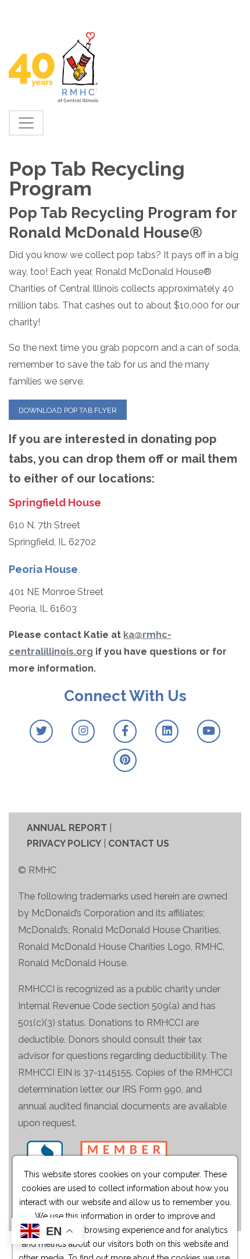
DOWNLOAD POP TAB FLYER (68, 410)
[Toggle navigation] (26, 123)
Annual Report (67, 827)
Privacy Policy (64, 843)
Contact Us (138, 843)
